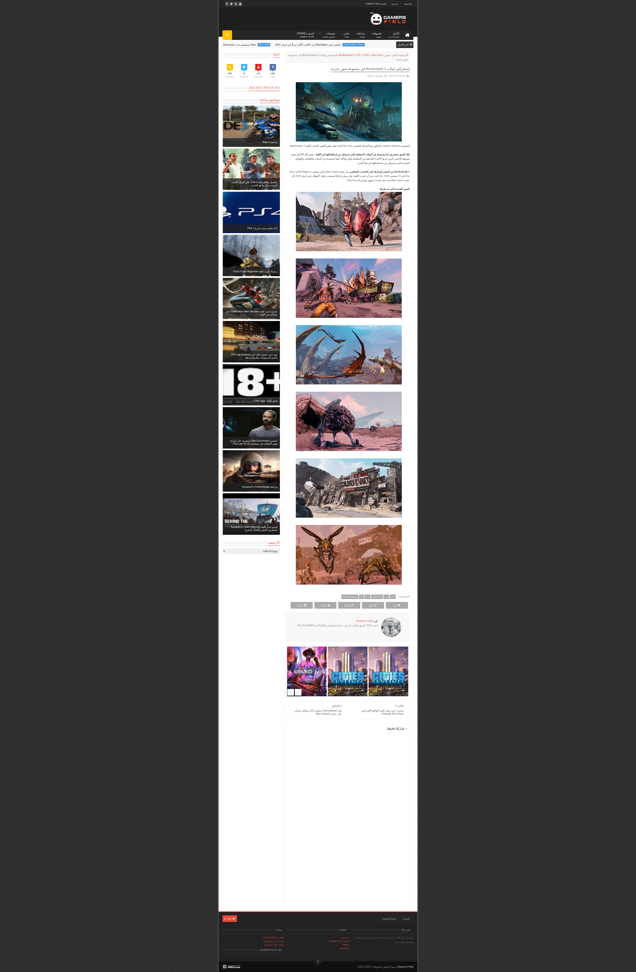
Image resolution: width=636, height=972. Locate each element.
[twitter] (231, 4)
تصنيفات (328, 33)
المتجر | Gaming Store (273, 937)
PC (359, 55)
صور (387, 55)
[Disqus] (347, 772)
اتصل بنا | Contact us (376, 4)
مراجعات (360, 33)
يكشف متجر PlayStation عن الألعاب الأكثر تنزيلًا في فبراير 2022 (334, 44)
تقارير (346, 33)
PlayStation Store (380, 44)
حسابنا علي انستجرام (274, 944)
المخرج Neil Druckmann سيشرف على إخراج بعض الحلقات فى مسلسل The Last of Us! (253, 442)
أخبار (394, 55)
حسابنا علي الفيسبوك (274, 941)
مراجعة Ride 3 (270, 142)
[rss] (236, 4)
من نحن (394, 4)
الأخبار (393, 33)
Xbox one (376, 55)
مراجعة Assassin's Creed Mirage (259, 486)
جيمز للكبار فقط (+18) (265, 400)
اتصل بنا (228, 918)
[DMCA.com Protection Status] (232, 967)
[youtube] (240, 4)
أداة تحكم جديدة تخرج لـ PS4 (262, 228)
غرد (395, 605)
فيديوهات (376, 33)
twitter (346, 944)
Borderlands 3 (347, 55)
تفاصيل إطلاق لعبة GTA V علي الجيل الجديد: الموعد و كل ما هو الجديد (254, 184)
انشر (371, 605)
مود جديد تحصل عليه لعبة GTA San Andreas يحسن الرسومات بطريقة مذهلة (254, 356)
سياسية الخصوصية (389, 919)
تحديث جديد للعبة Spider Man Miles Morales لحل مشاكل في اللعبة (251, 313)
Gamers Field (405, 966)
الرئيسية (407, 4)
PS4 (366, 55)
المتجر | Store (305, 33)
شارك (347, 605)
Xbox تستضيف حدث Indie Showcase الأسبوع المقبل (255, 44)
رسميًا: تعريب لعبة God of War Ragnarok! (255, 271)
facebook (344, 948)
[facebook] (227, 4)
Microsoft (290, 44)
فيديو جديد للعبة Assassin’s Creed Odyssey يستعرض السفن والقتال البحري (254, 528)
